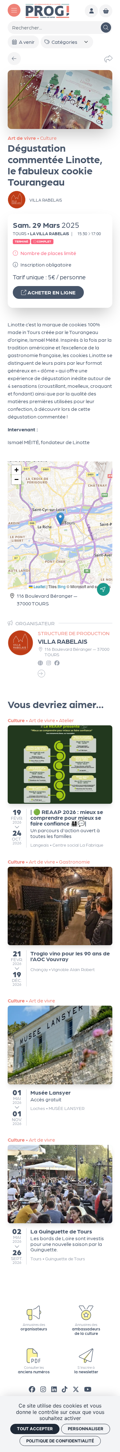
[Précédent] (14, 58)
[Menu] (14, 10)
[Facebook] (32, 1389)
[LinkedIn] (54, 1389)
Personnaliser (85, 1428)
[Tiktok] (65, 1389)
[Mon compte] (91, 11)
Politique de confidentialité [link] (60, 1440)
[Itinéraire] (103, 589)
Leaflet (39, 586)
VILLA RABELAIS (62, 641)
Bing (62, 586)
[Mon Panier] (105, 11)
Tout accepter (35, 1428)
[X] (76, 1389)
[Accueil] (47, 10)
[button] (60, 518)
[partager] (108, 58)
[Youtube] (88, 1389)
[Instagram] (43, 1389)
